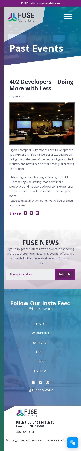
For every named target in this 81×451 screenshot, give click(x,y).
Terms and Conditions (58, 440)
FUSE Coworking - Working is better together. (21, 17)
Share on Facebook (25, 213)
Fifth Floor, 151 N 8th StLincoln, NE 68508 (35, 424)
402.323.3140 (26, 432)
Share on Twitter (31, 213)
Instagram (47, 382)
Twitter (40, 382)
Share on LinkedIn (37, 213)
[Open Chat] (72, 442)
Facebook (33, 382)
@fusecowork (40, 308)
